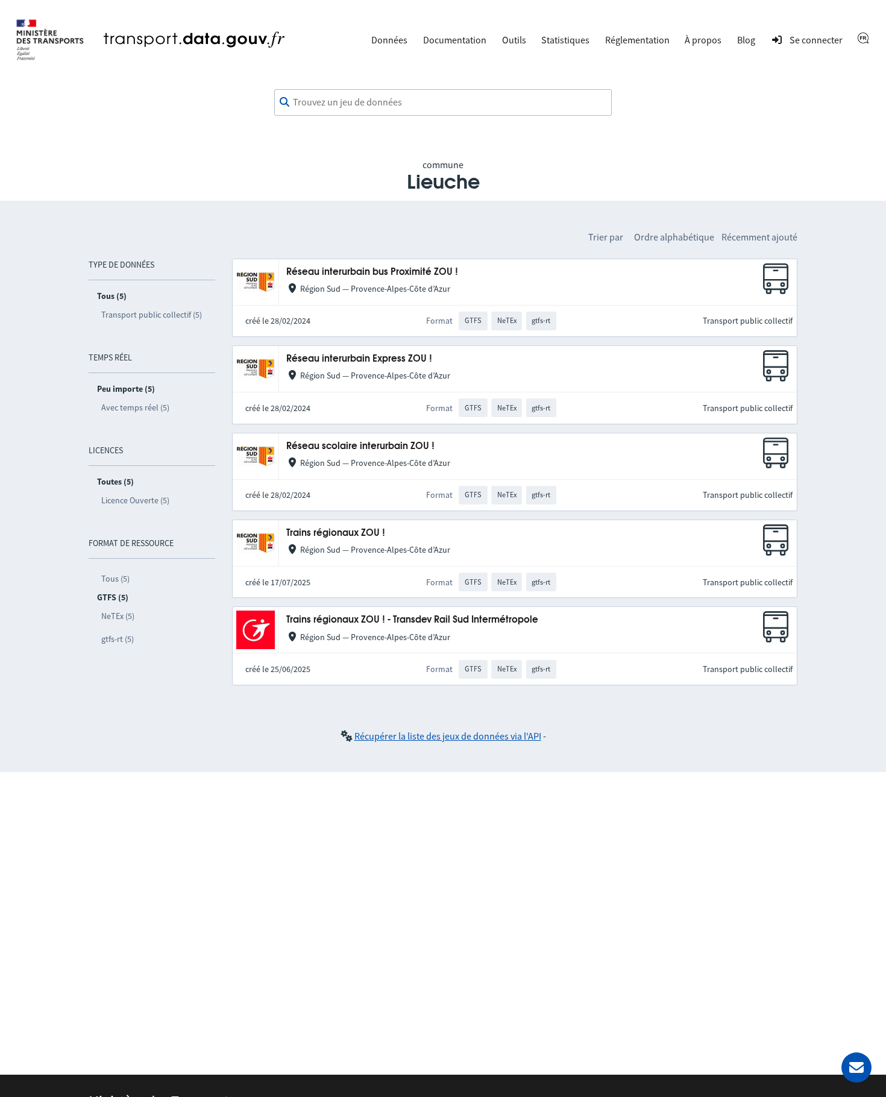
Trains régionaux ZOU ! (335, 533)
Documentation (454, 40)
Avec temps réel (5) (135, 407)
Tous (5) (115, 578)
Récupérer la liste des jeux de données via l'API (447, 736)
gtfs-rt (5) (117, 638)
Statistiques (565, 40)
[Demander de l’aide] (856, 1067)
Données (389, 40)
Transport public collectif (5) (151, 314)
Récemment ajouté (759, 237)
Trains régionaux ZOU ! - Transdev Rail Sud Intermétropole (412, 619)
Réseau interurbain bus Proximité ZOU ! (372, 272)
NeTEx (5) (117, 616)
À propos (703, 40)
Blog (746, 40)
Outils (514, 40)
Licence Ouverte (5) (135, 500)
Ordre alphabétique (674, 237)
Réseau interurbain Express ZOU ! (359, 358)
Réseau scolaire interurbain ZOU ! (360, 446)
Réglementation (637, 40)
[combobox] (443, 102)
